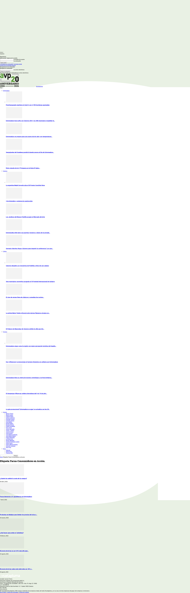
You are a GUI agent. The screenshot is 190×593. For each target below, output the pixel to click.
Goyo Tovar (9, 427)
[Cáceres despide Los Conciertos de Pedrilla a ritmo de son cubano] (14, 263)
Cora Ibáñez (9, 422)
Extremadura (6, 90)
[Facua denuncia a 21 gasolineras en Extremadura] (12, 493)
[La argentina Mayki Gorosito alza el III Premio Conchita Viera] (14, 182)
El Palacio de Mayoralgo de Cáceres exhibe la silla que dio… (25, 329)
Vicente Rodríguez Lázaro (12, 441)
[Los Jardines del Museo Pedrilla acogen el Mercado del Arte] (14, 214)
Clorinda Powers (10, 419)
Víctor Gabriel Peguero (12, 444)
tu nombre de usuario (19, 59)
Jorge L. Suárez (10, 430)
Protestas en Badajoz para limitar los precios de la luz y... (18, 515)
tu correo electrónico (19, 69)
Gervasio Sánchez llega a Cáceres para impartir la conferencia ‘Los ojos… (29, 248)
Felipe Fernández (10, 426)
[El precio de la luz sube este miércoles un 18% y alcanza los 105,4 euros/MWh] (12, 566)
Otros (4, 449)
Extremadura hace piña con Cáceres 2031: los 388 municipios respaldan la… (30, 121)
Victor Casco (9, 443)
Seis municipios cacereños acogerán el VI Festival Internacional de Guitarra (30, 281)
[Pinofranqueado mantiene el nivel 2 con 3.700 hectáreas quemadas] (14, 102)
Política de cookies (24, 592)
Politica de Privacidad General (8, 65)
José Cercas (9, 433)
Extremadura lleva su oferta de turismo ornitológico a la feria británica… (29, 378)
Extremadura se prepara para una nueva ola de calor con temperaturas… (29, 136)
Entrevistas (9, 451)
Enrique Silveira (10, 425)
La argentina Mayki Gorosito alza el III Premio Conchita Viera (25, 185)
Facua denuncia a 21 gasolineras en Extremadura (16, 496)
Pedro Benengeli (10, 437)
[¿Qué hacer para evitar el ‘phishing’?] (12, 530)
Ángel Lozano (9, 415)
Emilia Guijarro (9, 423)
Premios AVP (9, 453)
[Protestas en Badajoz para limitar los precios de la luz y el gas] (12, 512)
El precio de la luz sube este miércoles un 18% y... (16, 569)
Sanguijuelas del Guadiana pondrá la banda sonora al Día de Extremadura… (30, 152)
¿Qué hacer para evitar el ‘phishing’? (12, 533)
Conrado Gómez (10, 420)
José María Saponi (11, 436)
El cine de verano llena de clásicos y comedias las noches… (25, 297)
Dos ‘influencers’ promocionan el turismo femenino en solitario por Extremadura (32, 362)
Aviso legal (3, 592)
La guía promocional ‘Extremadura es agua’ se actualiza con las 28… (28, 409)
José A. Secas (9, 432)
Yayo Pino (8, 447)
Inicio (1, 457)
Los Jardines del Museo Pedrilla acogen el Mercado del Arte (25, 217)
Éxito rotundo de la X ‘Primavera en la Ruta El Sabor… (23, 168)
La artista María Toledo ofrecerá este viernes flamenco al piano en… (28, 313)
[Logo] (1, 88)
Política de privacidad (12, 592)
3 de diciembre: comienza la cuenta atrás (19, 201)
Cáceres (5, 171)
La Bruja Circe (9, 439)
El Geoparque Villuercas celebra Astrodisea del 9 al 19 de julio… (26, 393)
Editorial (8, 450)
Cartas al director (10, 418)
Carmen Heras (9, 416)
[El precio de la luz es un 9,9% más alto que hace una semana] (12, 548)
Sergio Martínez (10, 440)
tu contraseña (17, 61)
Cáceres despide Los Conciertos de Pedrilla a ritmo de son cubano (27, 266)
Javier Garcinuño (10, 429)
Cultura (5, 251)
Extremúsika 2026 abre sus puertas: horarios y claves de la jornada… (28, 233)
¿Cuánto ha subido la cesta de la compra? (13, 478)
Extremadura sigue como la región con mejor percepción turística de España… (31, 346)
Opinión (5, 412)
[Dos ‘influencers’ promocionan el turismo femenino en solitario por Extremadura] (14, 359)
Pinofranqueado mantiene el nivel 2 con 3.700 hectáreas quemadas (28, 105)
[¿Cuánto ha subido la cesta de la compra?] (12, 475)
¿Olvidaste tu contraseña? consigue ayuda (11, 64)
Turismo (5, 332)
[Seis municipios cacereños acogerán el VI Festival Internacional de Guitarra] (14, 278)
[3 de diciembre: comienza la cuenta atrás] (14, 198)
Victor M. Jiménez (10, 446)
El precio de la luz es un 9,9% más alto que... (14, 551)
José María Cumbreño (11, 434)
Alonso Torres (9, 413)
